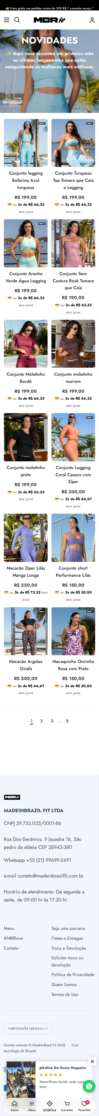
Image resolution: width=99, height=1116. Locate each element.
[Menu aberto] (5, 20)
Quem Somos (63, 984)
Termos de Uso (64, 994)
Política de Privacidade (72, 974)
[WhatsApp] (89, 1086)
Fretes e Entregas (67, 938)
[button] (92, 1061)
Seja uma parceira (68, 928)
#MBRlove (13, 938)
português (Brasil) (26, 1028)
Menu (9, 928)
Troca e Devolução (68, 948)
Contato (11, 948)
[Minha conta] (90, 19)
